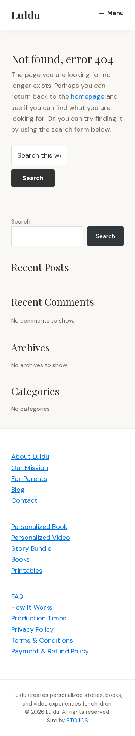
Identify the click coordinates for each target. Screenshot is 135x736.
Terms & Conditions (42, 640)
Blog (18, 489)
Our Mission (29, 467)
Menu (115, 13)
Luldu (25, 15)
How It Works (31, 607)
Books (20, 559)
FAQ (17, 596)
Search (20, 221)
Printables (26, 570)
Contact (24, 500)
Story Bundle (31, 548)
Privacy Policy (32, 629)
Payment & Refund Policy (50, 651)
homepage (87, 96)
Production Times (38, 618)
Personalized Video (40, 537)
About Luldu (30, 456)
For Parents (29, 478)
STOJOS (77, 720)
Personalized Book (39, 526)
